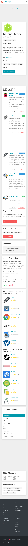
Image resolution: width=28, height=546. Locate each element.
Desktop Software (18, 8)
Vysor (12, 306)
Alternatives (7, 415)
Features (6, 421)
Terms (5, 543)
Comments (6, 431)
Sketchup (13, 340)
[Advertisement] (14, 16)
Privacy (9, 543)
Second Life (14, 398)
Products (5, 510)
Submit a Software (19, 506)
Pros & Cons (7, 423)
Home (3, 8)
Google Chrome (15, 314)
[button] (26, 2)
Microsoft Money (15, 323)
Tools (4, 10)
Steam (13, 354)
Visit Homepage (10, 72)
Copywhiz (14, 389)
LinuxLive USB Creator (14, 197)
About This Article (8, 434)
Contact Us (17, 524)
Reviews (6, 418)
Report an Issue (7, 524)
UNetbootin (13, 116)
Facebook (18, 529)
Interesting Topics (8, 436)
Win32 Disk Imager (13, 175)
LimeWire (14, 380)
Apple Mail (14, 331)
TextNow (13, 372)
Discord (5, 515)
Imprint (16, 527)
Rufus (11, 153)
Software (9, 8)
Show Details (21, 111)
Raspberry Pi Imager (13, 94)
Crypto (5, 512)
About (16, 522)
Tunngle (13, 363)
